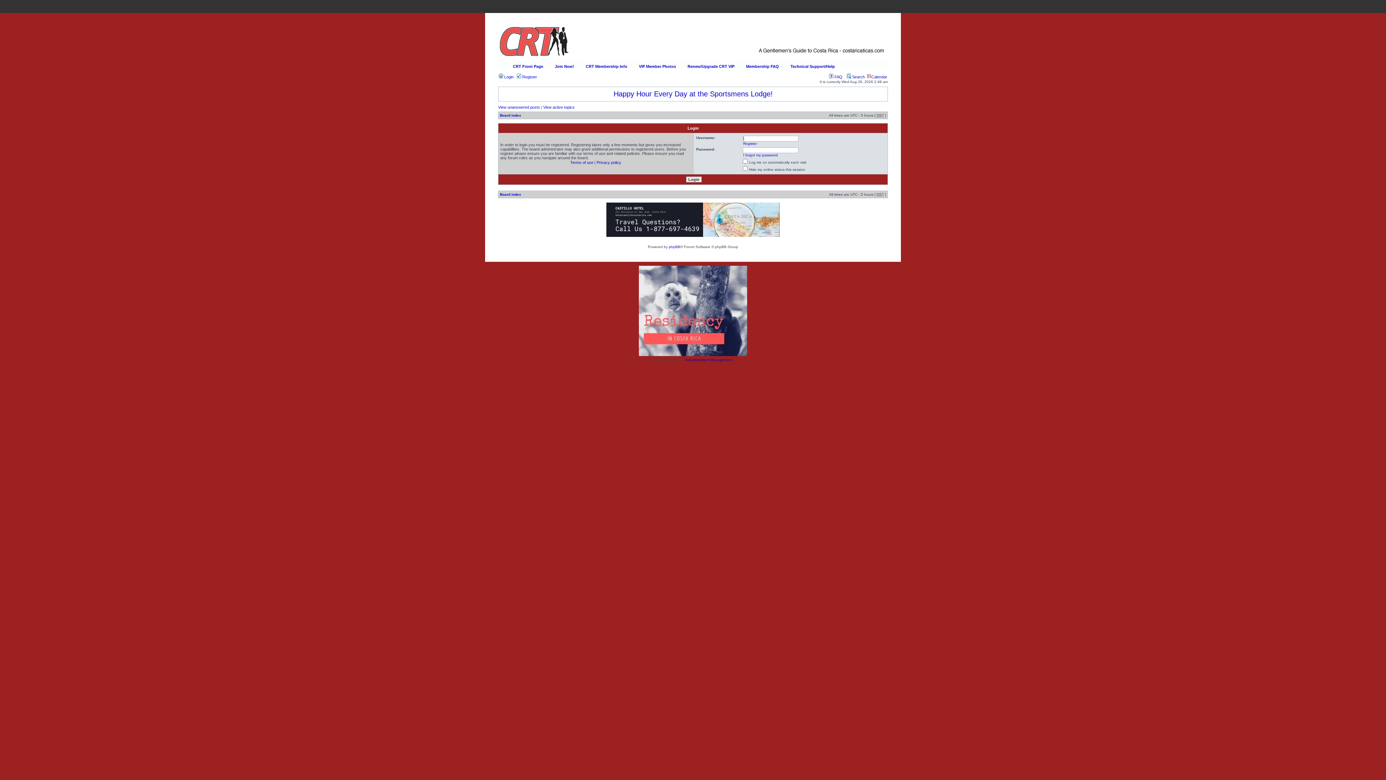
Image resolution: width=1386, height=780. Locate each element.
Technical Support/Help (812, 66)
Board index (510, 115)
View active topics (559, 107)
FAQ (837, 77)
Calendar (879, 77)
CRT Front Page (528, 66)
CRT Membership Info (606, 66)
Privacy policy (609, 162)
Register (529, 77)
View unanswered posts (519, 107)
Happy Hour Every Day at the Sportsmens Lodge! (693, 94)
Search (858, 77)
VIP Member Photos (657, 66)
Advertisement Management (708, 360)
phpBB (674, 247)
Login (508, 77)
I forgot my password (760, 155)
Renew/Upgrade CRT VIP (711, 66)
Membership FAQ (762, 66)
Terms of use (581, 162)
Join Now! (564, 66)
